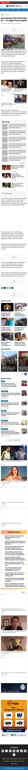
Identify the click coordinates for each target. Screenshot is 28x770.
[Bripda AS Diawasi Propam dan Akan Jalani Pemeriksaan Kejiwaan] (24, 422)
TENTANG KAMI (13, 761)
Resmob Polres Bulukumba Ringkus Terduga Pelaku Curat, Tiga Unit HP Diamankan (10, 395)
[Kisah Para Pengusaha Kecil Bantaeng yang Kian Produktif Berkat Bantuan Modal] (21, 307)
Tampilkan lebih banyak (14, 440)
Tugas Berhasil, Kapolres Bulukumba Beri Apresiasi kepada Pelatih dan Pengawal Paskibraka (10, 432)
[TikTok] (21, 751)
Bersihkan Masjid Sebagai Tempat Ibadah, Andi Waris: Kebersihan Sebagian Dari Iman (7, 329)
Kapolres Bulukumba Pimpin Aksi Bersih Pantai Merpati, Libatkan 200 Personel (10, 404)
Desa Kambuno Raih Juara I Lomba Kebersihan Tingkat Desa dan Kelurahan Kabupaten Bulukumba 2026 (14, 548)
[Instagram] (10, 751)
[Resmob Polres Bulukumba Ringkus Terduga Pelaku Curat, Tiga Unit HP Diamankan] (24, 393)
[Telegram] (7, 288)
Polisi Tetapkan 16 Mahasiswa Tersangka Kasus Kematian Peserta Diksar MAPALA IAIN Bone (6, 344)
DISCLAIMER (6, 761)
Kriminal (25, 10)
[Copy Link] (12, 288)
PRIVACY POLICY (22, 758)
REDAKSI (4, 758)
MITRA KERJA (14, 763)
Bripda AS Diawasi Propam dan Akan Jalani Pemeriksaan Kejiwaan (10, 423)
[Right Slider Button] (26, 10)
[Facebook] (2, 288)
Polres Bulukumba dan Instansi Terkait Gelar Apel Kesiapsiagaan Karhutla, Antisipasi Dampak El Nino (14, 553)
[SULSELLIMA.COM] (14, 6)
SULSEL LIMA (10, 768)
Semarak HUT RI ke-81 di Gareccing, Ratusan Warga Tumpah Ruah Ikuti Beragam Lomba (9, 385)
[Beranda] (2, 14)
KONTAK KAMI (21, 761)
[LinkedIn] (25, 751)
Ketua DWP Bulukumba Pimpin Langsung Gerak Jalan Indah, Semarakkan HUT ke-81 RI (13, 569)
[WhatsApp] (10, 288)
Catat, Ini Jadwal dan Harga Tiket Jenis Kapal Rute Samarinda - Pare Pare (14, 564)
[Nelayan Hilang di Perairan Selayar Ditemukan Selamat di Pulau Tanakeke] (24, 413)
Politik (7, 10)
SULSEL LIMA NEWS (20, 768)
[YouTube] (14, 751)
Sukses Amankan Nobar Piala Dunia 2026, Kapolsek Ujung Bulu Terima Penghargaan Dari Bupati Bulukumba (15, 585)
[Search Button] (26, 6)
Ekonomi (19, 10)
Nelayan (4, 410)
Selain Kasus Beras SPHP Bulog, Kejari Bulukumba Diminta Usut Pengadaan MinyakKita (15, 543)
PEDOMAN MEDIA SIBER (12, 758)
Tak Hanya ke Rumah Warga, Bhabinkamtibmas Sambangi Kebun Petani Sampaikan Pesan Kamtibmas (15, 558)
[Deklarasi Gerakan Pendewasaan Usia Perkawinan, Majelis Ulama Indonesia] (21, 336)
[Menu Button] (1, 6)
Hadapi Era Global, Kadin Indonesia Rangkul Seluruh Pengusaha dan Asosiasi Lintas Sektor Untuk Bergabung (7, 314)
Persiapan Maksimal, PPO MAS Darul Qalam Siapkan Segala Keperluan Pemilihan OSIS (15, 574)
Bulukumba (4, 391)
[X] (5, 288)
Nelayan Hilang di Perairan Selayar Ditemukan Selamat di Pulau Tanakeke (10, 414)
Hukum (13, 10)
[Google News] (17, 751)
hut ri (3, 381)
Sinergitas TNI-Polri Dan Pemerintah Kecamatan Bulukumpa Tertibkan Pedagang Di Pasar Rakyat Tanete (20, 329)
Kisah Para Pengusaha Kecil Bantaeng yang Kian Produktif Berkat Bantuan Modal (20, 314)
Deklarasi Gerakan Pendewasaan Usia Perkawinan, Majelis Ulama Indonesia (20, 344)
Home (2, 10)
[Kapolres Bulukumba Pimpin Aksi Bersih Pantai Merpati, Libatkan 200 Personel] (24, 403)
